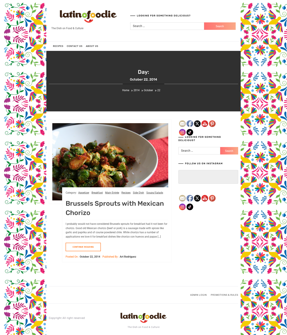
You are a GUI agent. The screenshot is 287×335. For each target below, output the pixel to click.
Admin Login (198, 295)
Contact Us (75, 46)
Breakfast (97, 192)
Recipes (58, 46)
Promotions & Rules (224, 295)
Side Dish (138, 192)
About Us (92, 46)
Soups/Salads (154, 192)
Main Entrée (112, 192)
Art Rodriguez (128, 256)
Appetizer (83, 192)
